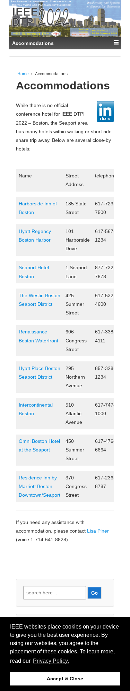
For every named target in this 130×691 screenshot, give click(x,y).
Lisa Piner (98, 531)
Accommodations (63, 85)
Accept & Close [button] (65, 678)
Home (23, 73)
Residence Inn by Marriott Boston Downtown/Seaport (39, 486)
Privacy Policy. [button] (51, 661)
